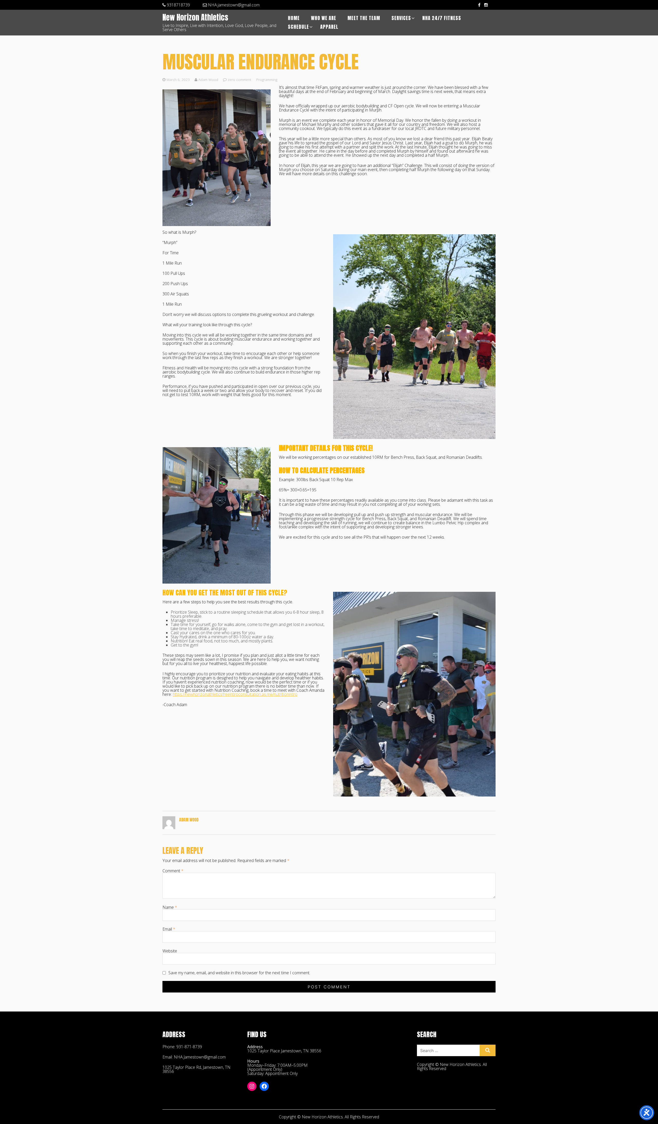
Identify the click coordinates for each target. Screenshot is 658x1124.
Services (401, 18)
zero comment (239, 79)
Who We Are (323, 18)
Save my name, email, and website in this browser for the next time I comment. (239, 973)
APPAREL (329, 26)
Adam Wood (207, 79)
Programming (266, 79)
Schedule (298, 26)
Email (168, 929)
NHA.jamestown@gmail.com (233, 5)
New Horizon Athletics (195, 18)
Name (169, 907)
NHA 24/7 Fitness (441, 18)
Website (169, 951)
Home (294, 18)
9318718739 (178, 5)
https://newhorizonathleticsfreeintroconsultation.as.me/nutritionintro (235, 694)
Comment (173, 871)
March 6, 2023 (178, 79)
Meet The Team (364, 18)
